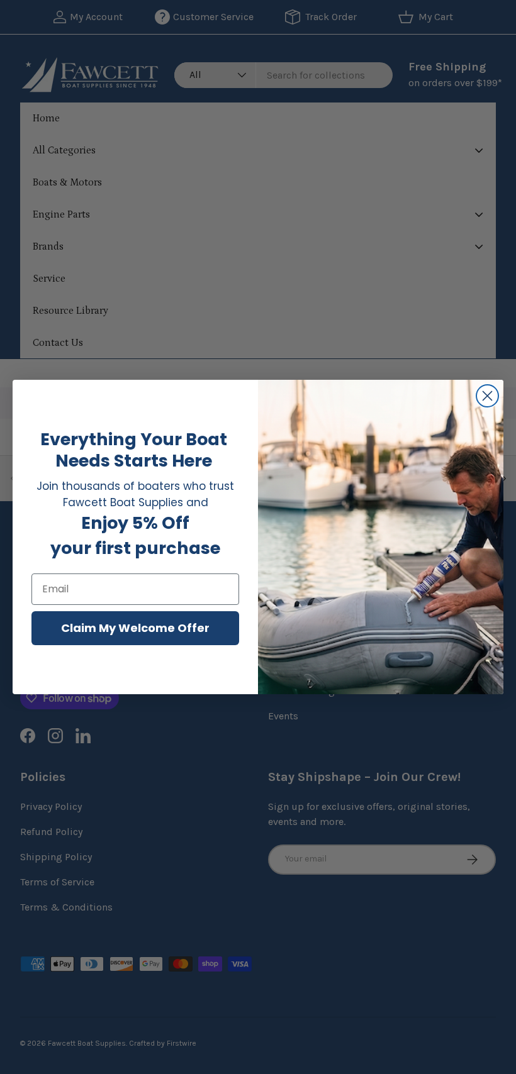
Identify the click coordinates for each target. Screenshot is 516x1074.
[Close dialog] (487, 396)
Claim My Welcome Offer (135, 628)
